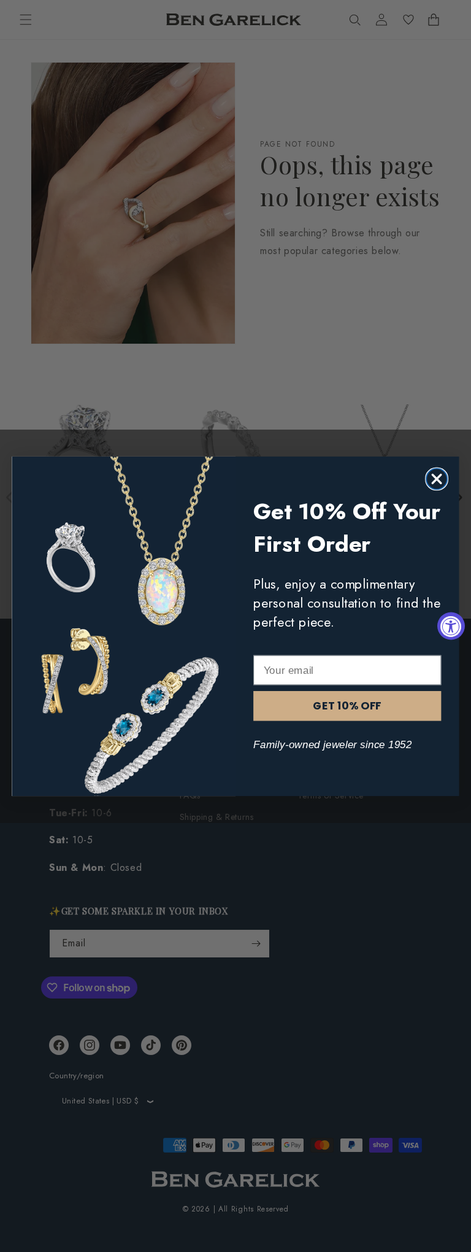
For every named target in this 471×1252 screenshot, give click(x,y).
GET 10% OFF (347, 705)
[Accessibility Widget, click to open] (451, 626)
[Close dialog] (436, 478)
